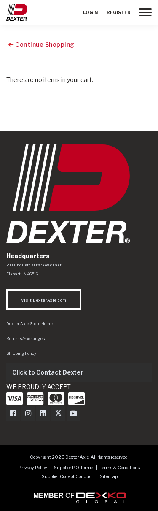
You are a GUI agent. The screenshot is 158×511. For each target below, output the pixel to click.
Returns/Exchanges (25, 338)
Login (90, 12)
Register (119, 12)
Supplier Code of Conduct (68, 476)
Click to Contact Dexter (47, 372)
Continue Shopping (44, 44)
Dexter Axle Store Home (29, 323)
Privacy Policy (32, 467)
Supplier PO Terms (73, 467)
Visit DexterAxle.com (43, 300)
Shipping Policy (21, 353)
